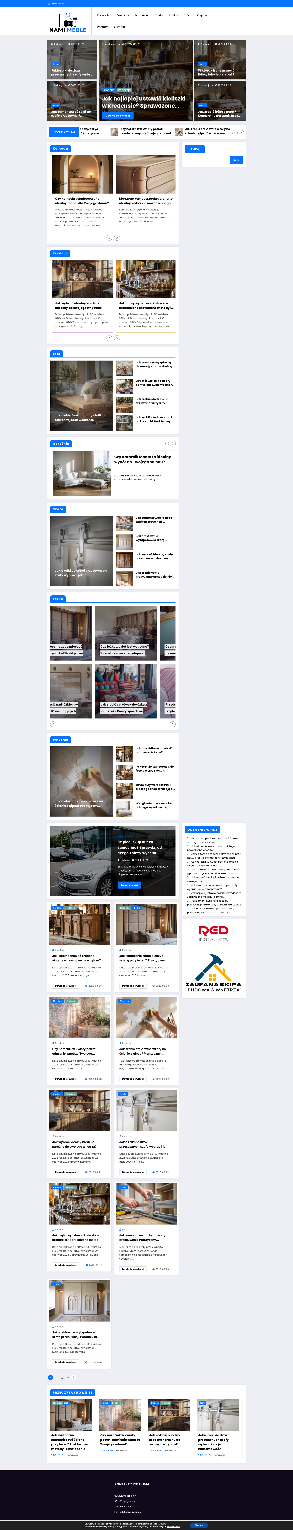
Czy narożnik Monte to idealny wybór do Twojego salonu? (140, 459)
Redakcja (58, 44)
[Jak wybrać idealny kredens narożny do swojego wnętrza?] (79, 1110)
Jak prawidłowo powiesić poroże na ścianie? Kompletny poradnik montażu (154, 750)
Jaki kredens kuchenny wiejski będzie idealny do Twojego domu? (145, 102)
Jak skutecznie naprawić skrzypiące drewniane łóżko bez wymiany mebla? (107, 711)
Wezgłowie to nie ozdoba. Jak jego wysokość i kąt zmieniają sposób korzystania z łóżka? (154, 805)
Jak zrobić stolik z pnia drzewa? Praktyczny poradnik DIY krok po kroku (155, 401)
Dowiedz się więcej (118, 115)
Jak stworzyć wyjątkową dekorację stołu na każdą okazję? (154, 365)
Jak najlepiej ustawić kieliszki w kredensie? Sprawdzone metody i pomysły (144, 306)
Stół (187, 15)
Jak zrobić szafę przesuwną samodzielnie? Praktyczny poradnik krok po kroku (154, 575)
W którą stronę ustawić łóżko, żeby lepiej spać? (216, 72)
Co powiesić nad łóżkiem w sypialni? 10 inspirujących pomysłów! (168, 711)
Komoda (103, 15)
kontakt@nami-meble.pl (128, 1512)
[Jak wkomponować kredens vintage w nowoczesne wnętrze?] (79, 924)
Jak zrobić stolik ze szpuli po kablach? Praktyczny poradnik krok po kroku (154, 419)
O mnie (119, 27)
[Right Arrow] (241, 132)
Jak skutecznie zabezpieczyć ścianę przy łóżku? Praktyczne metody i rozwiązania (171, 653)
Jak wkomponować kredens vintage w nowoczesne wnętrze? (76, 958)
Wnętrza (202, 15)
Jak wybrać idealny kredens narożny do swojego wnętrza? (198, 131)
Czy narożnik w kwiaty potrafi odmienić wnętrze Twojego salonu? (74, 1052)
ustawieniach (173, 1526)
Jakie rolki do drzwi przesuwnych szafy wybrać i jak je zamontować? (72, 72)
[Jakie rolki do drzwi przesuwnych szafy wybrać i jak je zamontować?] (146, 1110)
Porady (102, 27)
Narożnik (141, 15)
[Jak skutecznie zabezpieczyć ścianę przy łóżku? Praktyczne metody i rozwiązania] (146, 924)
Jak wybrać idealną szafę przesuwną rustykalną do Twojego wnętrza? (154, 556)
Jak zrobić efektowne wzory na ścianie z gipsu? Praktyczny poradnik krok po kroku (134, 131)
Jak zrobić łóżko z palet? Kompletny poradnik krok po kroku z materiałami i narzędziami (218, 114)
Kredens (122, 15)
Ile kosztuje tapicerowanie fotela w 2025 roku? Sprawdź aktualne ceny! (155, 769)
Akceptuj (199, 1525)
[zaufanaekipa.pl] (214, 972)
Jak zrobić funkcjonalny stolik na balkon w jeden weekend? (81, 417)
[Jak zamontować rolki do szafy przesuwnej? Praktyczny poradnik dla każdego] (146, 1203)
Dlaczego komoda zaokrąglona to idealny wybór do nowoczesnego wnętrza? (144, 201)
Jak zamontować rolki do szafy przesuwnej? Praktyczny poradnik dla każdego (71, 114)
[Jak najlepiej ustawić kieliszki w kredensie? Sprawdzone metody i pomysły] (79, 1203)
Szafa (159, 15)
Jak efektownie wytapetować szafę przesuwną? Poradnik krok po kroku (155, 538)
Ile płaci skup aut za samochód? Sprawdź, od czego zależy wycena (140, 847)
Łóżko (173, 15)
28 (67, 1377)
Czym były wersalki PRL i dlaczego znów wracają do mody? (155, 787)
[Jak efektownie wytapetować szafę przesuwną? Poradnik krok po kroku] (79, 1300)
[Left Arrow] (235, 132)
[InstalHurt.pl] (214, 933)
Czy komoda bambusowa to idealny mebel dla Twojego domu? (81, 200)
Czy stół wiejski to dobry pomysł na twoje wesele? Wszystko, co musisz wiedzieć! (154, 383)
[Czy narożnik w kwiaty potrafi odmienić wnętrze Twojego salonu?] (79, 1017)
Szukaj (194, 149)
